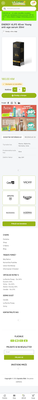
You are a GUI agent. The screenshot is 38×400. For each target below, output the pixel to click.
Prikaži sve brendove (19, 224)
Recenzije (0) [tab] (30, 137)
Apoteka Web (21, 378)
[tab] (12, 137)
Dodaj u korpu (20, 95)
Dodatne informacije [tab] (12, 137)
